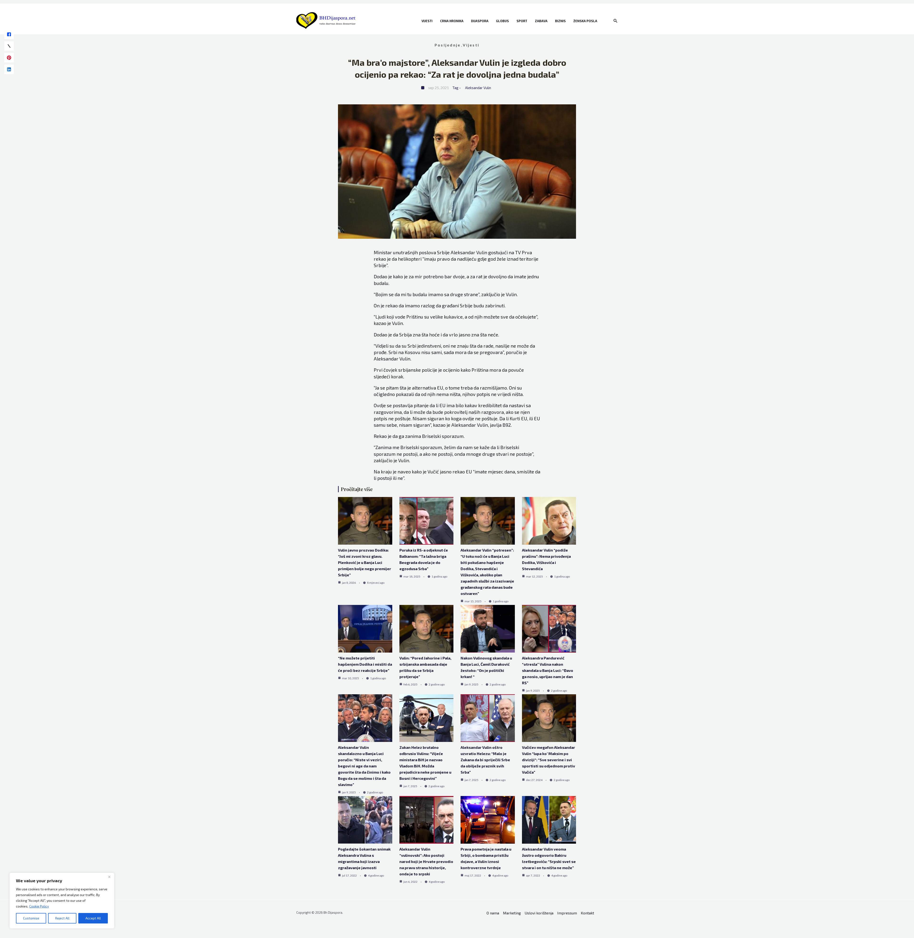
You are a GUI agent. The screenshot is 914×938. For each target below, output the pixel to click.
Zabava (541, 21)
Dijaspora (479, 21)
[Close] (109, 877)
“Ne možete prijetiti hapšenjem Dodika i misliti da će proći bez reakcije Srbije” (365, 664)
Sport (522, 21)
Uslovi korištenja (539, 913)
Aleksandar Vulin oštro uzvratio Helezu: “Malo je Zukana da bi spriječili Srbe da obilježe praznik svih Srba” (485, 759)
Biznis (560, 21)
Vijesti (427, 21)
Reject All (62, 918)
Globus (502, 21)
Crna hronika (451, 21)
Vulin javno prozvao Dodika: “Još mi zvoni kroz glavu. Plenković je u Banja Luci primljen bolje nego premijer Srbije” (364, 562)
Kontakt (587, 913)
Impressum (567, 913)
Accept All (93, 918)
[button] (615, 21)
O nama (493, 913)
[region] (62, 900)
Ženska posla (585, 21)
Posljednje (448, 45)
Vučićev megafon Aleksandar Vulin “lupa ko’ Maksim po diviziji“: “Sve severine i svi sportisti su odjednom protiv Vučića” (548, 759)
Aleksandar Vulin (478, 88)
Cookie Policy (39, 906)
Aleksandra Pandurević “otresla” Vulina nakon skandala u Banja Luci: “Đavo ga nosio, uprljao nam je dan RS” (547, 670)
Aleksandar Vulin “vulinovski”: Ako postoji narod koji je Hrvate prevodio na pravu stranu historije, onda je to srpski (426, 861)
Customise (31, 918)
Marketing (512, 913)
